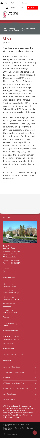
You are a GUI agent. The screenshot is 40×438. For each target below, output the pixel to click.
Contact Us (7, 430)
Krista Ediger (8, 284)
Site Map (30, 428)
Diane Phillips (9, 297)
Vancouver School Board (11, 367)
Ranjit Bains (8, 310)
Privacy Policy (7, 428)
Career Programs (9, 399)
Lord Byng (13, 12)
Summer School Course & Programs (15, 389)
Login (21, 8)
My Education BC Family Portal (13, 372)
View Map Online (11, 257)
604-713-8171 (16, 260)
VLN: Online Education (10, 394)
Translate (14, 8)
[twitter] (6, 3)
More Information (8, 343)
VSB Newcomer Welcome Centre (14, 383)
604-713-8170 (16, 263)
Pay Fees (13, 3)
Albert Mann (8, 290)
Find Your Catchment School (13, 354)
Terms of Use (19, 428)
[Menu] (34, 16)
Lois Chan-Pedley (10, 323)
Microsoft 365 (8, 378)
